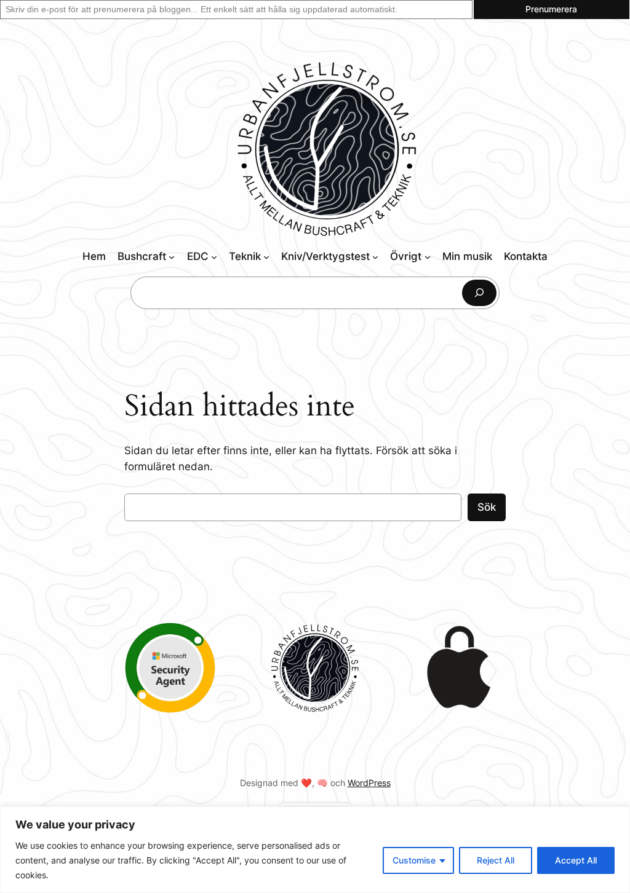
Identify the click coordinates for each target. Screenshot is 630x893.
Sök (486, 507)
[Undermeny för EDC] (214, 257)
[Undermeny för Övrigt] (428, 257)
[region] (315, 849)
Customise (414, 860)
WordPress (369, 782)
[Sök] (479, 293)
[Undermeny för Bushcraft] (172, 257)
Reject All (495, 860)
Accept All (576, 860)
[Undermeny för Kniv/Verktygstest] (375, 257)
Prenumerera (551, 9)
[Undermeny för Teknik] (266, 257)
